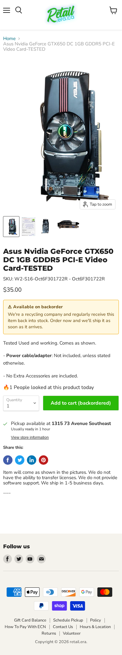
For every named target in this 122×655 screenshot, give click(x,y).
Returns (49, 633)
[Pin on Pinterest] (43, 460)
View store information (30, 437)
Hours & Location (95, 627)
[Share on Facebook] (8, 460)
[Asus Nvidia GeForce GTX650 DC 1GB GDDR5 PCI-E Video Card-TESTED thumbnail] (11, 227)
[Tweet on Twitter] (19, 460)
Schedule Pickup (68, 620)
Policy (95, 620)
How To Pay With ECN (25, 627)
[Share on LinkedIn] (31, 460)
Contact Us (63, 627)
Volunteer (72, 633)
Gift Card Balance (30, 620)
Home (9, 38)
